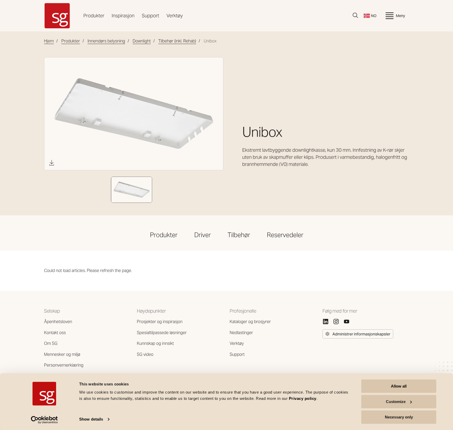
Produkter (93, 16)
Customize (396, 401)
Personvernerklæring (63, 365)
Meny (400, 15)
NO (373, 15)
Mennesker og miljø (62, 354)
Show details (91, 419)
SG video (145, 354)
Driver (202, 235)
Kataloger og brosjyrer (250, 321)
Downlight (142, 41)
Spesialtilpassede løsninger (162, 332)
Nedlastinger (241, 332)
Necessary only (399, 417)
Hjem (49, 41)
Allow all (399, 386)
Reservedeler (285, 235)
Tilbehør (239, 235)
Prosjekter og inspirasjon (159, 321)
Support (150, 16)
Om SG (50, 343)
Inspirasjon (123, 16)
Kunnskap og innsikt (155, 343)
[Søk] (355, 15)
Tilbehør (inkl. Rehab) (177, 41)
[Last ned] (51, 163)
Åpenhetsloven (58, 321)
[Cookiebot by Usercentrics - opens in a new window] (44, 420)
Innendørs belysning (106, 41)
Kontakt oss (55, 332)
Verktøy (174, 16)
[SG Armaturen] (57, 15)
